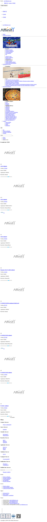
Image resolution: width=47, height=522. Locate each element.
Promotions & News (7, 64)
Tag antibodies (8, 53)
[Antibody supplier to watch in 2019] (3, 518)
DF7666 (5, 337)
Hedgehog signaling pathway (11, 116)
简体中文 (6, 3)
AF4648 (5, 168)
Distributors (7, 125)
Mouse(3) (5, 441)
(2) (4, 212)
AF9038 (5, 374)
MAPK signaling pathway (10, 113)
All (3, 129)
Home (4, 34)
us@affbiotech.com (7, 1)
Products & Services (7, 35)
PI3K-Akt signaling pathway (11, 117)
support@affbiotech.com (14, 503)
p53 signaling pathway (9, 111)
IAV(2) (4, 454)
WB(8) (4, 449)
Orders (6, 124)
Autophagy (7, 106)
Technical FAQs (6, 493)
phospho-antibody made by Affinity (12, 83)
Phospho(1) (5, 463)
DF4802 (5, 407)
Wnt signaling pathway (9, 114)
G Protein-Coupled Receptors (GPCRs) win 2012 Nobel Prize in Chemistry (20, 85)
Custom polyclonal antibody (10, 63)
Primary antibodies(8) (7, 424)
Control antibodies (8, 52)
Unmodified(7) (6, 465)
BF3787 (5, 305)
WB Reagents (8, 58)
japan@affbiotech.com (13, 502)
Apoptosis (7, 109)
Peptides (4, 133)
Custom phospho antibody (10, 62)
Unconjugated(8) (6, 459)
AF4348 (5, 272)
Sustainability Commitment (8, 495)
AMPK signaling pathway (10, 118)
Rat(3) (4, 440)
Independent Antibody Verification (12, 82)
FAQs (6, 102)
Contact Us (7, 123)
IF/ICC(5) (5, 447)
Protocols (7, 103)
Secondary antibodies (9, 51)
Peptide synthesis (8, 60)
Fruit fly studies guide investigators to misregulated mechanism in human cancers (21, 84)
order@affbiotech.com (13, 500)
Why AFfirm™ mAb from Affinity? (12, 80)
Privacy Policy (6, 494)
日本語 (13, 3)
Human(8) (5, 442)
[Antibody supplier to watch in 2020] (8, 518)
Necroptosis (7, 110)
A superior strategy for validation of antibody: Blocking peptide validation (19, 81)
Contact (4, 121)
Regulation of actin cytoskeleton (11, 112)
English (10, 3)
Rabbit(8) (5, 429)
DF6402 (5, 201)
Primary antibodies (9, 49)
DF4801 (5, 238)
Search (4, 138)
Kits (6, 54)
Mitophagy (7, 107)
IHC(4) (4, 448)
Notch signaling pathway (10, 115)
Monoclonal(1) (6, 435)
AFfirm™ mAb (8, 56)
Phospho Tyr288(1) (6, 472)
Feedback (7, 104)
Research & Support (7, 86)
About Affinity (8, 122)
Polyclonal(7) (5, 434)
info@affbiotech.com (13, 501)
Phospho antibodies (9, 57)
